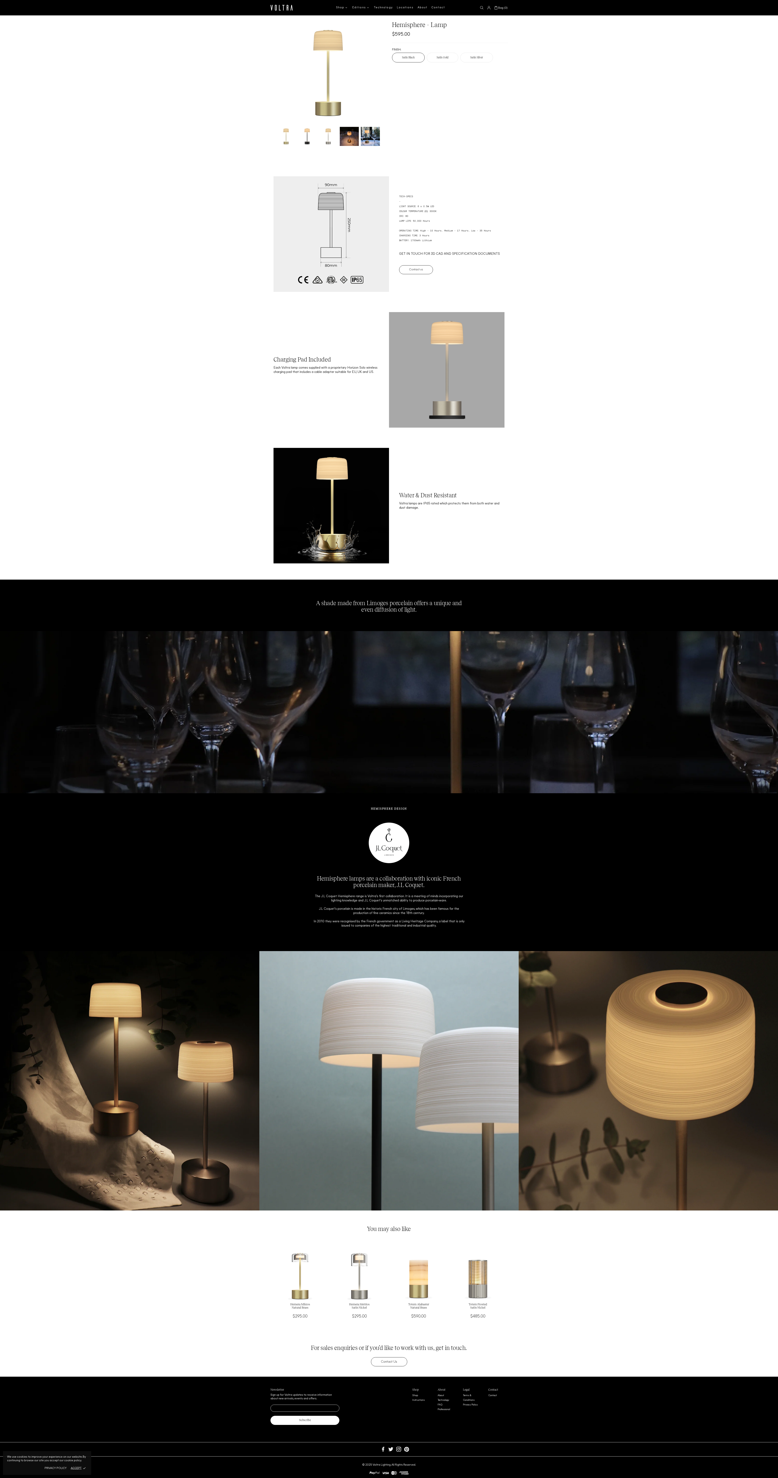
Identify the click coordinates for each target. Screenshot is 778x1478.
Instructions (418, 1400)
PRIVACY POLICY (56, 1467)
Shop (415, 1395)
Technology (443, 1400)
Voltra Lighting (281, 8)
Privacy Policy (470, 1405)
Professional (444, 1409)
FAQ (440, 1405)
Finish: (396, 49)
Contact (492, 1395)
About (441, 1395)
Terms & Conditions (468, 1397)
